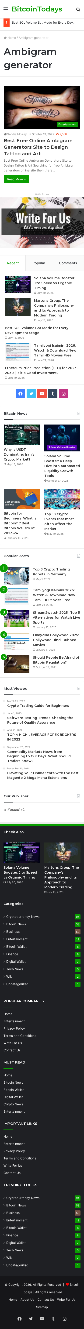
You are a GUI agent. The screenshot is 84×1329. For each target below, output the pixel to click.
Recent (13, 263)
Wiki (9, 976)
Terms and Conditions (20, 1036)
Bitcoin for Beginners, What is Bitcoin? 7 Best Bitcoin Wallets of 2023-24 (20, 523)
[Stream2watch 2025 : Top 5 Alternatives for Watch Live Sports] (16, 619)
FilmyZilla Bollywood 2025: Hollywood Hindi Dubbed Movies (56, 640)
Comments (68, 263)
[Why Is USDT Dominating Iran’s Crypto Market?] (22, 435)
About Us (27, 1299)
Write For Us (13, 1043)
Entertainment (17, 939)
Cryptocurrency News (22, 917)
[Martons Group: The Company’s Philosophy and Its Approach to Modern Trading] (18, 307)
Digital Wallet (16, 961)
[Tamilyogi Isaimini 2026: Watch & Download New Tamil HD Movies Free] (18, 352)
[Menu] (6, 11)
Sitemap (42, 1307)
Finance (12, 954)
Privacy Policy (14, 1028)
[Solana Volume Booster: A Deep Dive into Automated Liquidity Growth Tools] (62, 438)
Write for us (42, 194)
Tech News (14, 969)
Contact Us (12, 1050)
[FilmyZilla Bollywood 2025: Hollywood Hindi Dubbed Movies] (16, 641)
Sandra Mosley (17, 134)
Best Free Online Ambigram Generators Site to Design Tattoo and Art (38, 147)
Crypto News (13, 1104)
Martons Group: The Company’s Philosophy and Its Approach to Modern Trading (61, 877)
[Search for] (78, 11)
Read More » (16, 179)
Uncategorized (17, 984)
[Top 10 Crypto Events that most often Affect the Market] (62, 499)
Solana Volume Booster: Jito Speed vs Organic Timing (54, 283)
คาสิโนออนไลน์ (14, 809)
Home (11, 38)
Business (13, 931)
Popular (38, 263)
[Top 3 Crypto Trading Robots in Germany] (16, 576)
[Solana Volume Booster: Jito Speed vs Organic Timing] (18, 284)
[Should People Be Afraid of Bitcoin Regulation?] (16, 664)
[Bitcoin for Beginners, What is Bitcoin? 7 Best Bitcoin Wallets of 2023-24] (22, 498)
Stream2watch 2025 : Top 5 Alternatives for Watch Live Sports (56, 617)
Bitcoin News (16, 924)
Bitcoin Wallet (16, 946)
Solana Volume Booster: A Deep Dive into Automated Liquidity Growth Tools (62, 466)
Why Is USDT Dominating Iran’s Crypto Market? (19, 454)
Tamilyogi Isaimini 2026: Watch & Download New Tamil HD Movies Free (55, 350)
